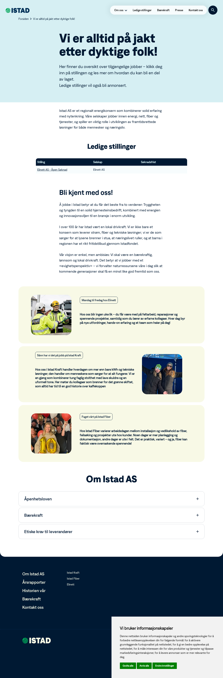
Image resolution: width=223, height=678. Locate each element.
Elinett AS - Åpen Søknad (52, 169)
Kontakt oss (33, 607)
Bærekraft (31, 598)
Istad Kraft (73, 572)
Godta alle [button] (128, 665)
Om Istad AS (33, 573)
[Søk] (212, 10)
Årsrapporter (33, 582)
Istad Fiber (73, 578)
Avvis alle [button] (144, 665)
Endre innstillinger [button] (164, 665)
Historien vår (33, 590)
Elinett (70, 584)
